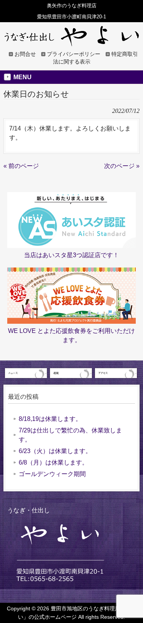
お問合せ (25, 54)
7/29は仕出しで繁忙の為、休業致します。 (70, 435)
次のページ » (122, 166)
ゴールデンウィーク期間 (52, 474)
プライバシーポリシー (73, 54)
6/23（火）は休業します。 (55, 451)
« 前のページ (21, 166)
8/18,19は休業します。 (50, 419)
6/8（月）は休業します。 (53, 462)
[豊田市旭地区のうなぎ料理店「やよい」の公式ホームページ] (72, 43)
